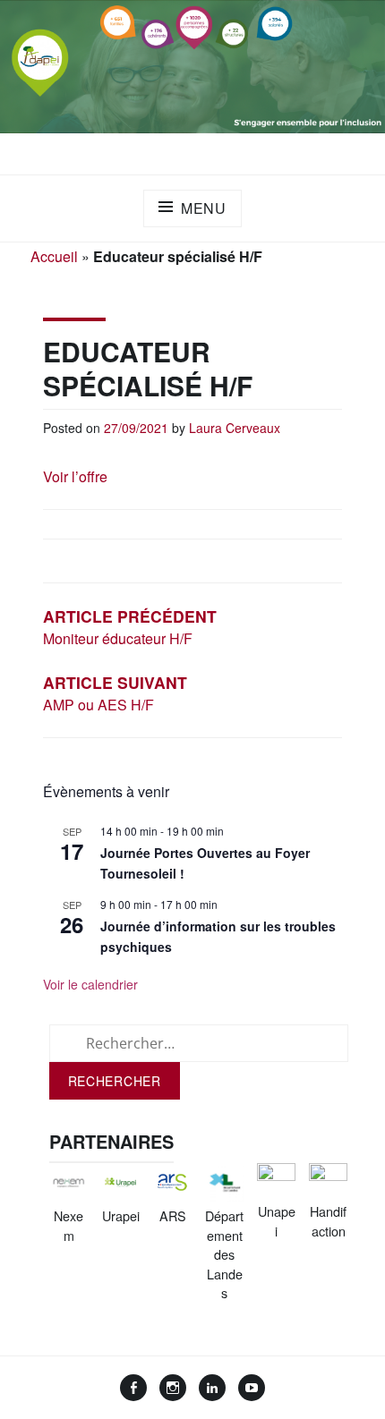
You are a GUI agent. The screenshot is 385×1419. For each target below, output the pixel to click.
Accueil (54, 256)
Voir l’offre (75, 476)
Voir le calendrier (90, 984)
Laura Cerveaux (234, 428)
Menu (204, 208)
